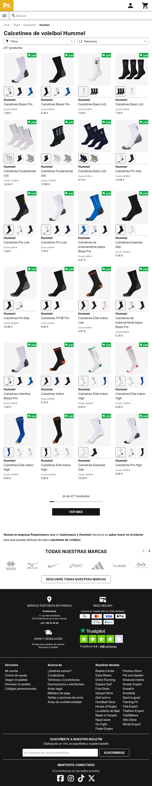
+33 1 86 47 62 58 (49, 623)
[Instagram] (71, 779)
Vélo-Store (130, 720)
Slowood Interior (133, 680)
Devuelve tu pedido (48, 647)
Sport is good (131, 697)
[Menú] (4, 15)
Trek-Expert (130, 706)
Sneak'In (128, 688)
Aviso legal (55, 688)
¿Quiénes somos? (60, 671)
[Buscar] (13, 15)
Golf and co (102, 697)
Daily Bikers (103, 675)
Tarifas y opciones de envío (65, 697)
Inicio (7, 25)
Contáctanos (49, 611)
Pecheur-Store (132, 671)
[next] (149, 551)
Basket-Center (104, 671)
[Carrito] (145, 5)
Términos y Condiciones (64, 680)
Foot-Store (102, 688)
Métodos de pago (59, 693)
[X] (91, 779)
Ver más (76, 512)
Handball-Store (105, 702)
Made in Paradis (106, 715)
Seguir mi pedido (16, 680)
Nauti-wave (102, 720)
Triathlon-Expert (133, 711)
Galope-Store (104, 693)
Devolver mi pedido (18, 684)
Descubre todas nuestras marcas (76, 579)
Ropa (17, 25)
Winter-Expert (132, 724)
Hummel (9, 100)
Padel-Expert (104, 728)
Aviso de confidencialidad (65, 702)
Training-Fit (130, 702)
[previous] (143, 551)
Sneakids (129, 693)
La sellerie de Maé (107, 711)
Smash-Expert (132, 684)
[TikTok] (81, 779)
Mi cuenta (11, 671)
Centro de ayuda (16, 675)
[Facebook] (60, 779)
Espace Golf (103, 684)
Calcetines (30, 25)
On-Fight (101, 724)
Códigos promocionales (20, 688)
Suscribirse (114, 752)
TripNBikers (130, 715)
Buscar (21, 16)
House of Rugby (106, 706)
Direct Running (105, 680)
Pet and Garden (133, 675)
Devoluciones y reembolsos (66, 684)
